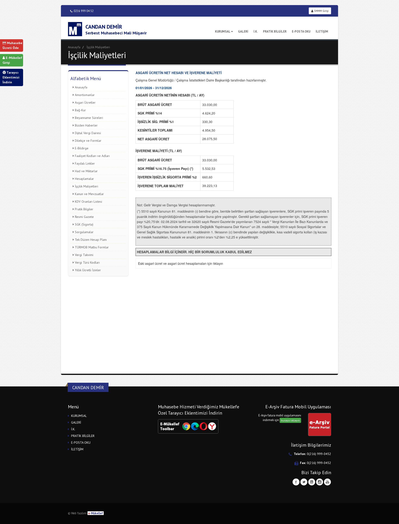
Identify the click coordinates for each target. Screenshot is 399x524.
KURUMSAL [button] (79, 416)
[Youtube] (327, 482)
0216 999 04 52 (84, 11)
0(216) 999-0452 (319, 454)
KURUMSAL (222, 31)
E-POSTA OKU (301, 31)
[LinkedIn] (311, 482)
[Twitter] (303, 482)
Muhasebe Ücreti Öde (12, 45)
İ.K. (256, 31)
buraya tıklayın (290, 420)
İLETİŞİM (322, 31)
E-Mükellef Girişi (12, 60)
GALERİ (243, 31)
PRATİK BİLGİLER (275, 31)
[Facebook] (296, 482)
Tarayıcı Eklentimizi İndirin (11, 77)
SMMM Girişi (321, 10)
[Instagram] (319, 482)
